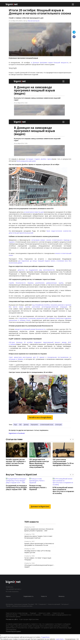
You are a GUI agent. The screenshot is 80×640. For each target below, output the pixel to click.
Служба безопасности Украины (22, 283)
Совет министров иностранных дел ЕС (24, 357)
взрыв (50, 62)
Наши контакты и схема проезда (17, 613)
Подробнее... (45, 637)
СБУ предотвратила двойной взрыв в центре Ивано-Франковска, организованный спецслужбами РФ (39, 463)
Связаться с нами (44, 613)
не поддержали (32, 270)
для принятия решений (24, 233)
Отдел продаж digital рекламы (29, 619)
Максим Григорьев (33, 21)
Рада (15, 424)
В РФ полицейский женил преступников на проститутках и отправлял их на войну (63, 490)
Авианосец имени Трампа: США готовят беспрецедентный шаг (38, 537)
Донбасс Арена (46, 159)
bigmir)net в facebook (17, 433)
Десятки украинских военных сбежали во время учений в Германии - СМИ (38, 530)
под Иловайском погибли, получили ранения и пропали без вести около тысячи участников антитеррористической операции (40, 306)
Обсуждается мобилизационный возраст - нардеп (39, 566)
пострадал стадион (33, 159)
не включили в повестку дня (34, 212)
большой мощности (60, 62)
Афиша (8, 596)
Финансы (61, 596)
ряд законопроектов (46, 270)
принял (42, 357)
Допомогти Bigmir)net (40, 506)
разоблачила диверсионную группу (49, 283)
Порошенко (34, 424)
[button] (70, 439)
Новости (44, 596)
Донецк (26, 424)
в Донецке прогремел (39, 62)
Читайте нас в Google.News (40, 417)
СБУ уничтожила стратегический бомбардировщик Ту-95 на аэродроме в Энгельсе (63, 462)
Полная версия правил (13, 631)
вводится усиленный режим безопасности (30, 329)
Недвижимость (28, 596)
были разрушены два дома (26, 161)
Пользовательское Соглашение (30, 615)
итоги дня (58, 424)
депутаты (22, 270)
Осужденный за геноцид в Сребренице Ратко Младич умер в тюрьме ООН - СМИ (16, 487)
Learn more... (60, 639)
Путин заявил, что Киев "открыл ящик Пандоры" (37, 559)
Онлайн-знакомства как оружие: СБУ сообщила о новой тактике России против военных (16, 462)
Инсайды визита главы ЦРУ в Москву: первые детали (37, 551)
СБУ (20, 424)
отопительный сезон (46, 424)
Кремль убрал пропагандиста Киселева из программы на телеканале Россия (39, 544)
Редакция (33, 613)
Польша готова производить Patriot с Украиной (38, 487)
